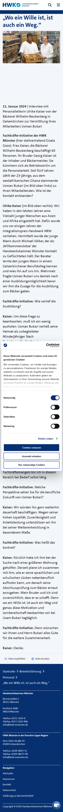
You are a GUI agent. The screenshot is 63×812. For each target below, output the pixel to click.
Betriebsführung (30, 671)
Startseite (9, 671)
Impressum (9, 779)
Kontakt (7, 784)
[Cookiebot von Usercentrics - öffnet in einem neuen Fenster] (46, 345)
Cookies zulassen (31, 447)
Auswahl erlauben (31, 456)
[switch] (55, 407)
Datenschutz (9, 790)
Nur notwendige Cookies (31, 465)
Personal (8, 677)
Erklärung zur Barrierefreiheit (18, 795)
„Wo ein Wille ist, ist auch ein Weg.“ (26, 683)
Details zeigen (45, 438)
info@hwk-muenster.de (15, 724)
